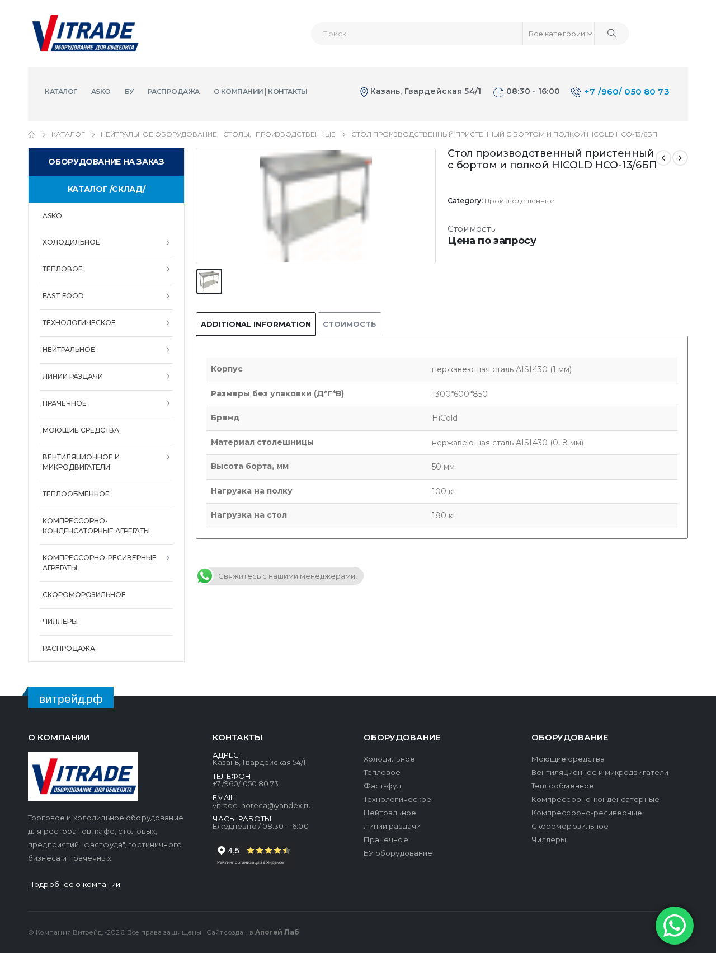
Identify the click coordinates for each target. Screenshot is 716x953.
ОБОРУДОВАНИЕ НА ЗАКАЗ (106, 162)
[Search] (612, 33)
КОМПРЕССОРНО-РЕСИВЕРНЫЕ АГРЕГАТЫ (100, 562)
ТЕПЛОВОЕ (63, 269)
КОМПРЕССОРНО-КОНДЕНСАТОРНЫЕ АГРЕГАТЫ (96, 526)
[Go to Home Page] (32, 134)
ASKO (101, 91)
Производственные (519, 200)
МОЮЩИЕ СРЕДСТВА (81, 430)
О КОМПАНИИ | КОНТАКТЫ (261, 91)
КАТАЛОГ (61, 91)
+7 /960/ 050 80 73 (627, 91)
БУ (129, 91)
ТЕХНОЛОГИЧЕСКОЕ (79, 322)
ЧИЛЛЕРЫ (60, 621)
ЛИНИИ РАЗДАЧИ (73, 376)
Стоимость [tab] (349, 324)
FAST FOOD (63, 296)
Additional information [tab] (256, 324)
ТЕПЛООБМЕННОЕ (76, 494)
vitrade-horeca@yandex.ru (262, 805)
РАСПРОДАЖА (174, 91)
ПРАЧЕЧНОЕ (65, 403)
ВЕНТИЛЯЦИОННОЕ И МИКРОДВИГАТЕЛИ (81, 462)
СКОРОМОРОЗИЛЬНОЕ (84, 594)
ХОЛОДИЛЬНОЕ (71, 242)
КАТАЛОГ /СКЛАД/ (106, 189)
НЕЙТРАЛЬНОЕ (69, 349)
